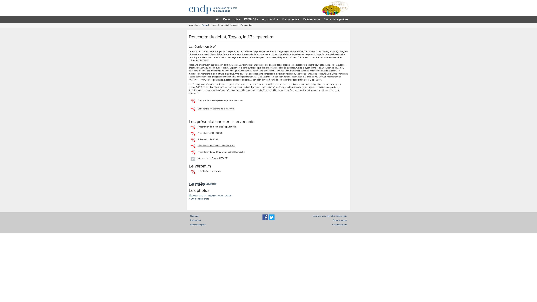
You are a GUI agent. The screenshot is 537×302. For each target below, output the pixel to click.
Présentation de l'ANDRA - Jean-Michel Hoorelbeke (221, 152)
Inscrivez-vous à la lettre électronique (330, 216)
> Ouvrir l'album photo (199, 199)
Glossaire (194, 216)
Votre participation (335, 19)
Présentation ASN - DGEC (210, 133)
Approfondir (269, 19)
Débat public (231, 19)
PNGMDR (250, 19)
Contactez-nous (339, 224)
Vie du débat (290, 19)
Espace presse (340, 220)
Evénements (311, 19)
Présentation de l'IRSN (208, 139)
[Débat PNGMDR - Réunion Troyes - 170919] (210, 195)
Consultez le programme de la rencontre (216, 109)
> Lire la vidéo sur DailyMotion (202, 184)
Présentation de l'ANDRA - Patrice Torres (216, 145)
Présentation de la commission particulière (217, 127)
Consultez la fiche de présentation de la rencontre (220, 100)
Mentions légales (198, 224)
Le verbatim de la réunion (209, 171)
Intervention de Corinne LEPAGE (213, 158)
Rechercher (195, 220)
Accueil (217, 19)
